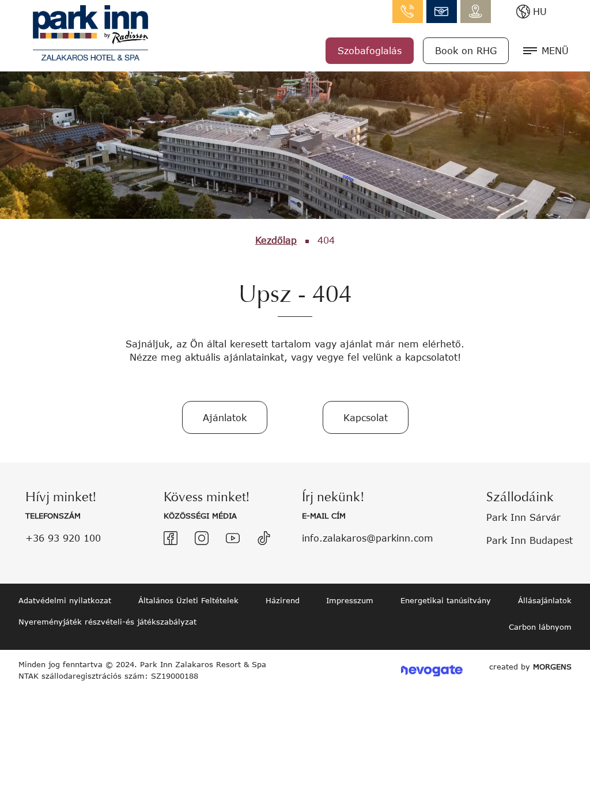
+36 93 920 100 (63, 537)
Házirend (283, 600)
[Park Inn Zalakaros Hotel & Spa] (90, 31)
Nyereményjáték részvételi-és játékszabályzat (107, 621)
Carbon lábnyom (540, 626)
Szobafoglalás (370, 50)
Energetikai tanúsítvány (445, 600)
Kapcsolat (365, 417)
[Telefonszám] (407, 11)
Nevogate (432, 670)
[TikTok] (264, 538)
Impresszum (349, 600)
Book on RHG (466, 50)
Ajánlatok (225, 417)
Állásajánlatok (545, 600)
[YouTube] (233, 538)
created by (530, 666)
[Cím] (475, 11)
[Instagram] (202, 538)
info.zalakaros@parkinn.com (441, 11)
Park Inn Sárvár (523, 517)
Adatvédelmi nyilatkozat (64, 600)
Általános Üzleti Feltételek (188, 600)
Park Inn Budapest (529, 540)
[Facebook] (170, 538)
